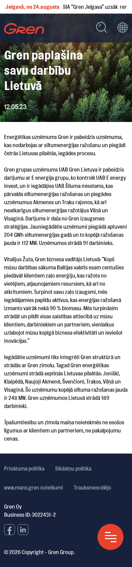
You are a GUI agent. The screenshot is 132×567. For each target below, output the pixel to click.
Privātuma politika (24, 468)
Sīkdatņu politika (73, 468)
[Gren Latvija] (24, 28)
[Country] (122, 28)
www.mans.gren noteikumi (33, 487)
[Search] (101, 28)
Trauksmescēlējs (92, 487)
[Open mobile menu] (110, 537)
